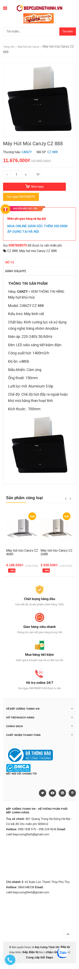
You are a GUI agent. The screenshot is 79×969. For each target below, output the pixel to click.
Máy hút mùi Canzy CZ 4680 (22, 552)
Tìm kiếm (67, 31)
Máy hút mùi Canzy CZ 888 (38, 251)
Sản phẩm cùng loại (24, 497)
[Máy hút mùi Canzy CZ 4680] (22, 528)
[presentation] (65, 498)
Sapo (49, 957)
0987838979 (18, 245)
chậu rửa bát (54, 952)
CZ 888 (12, 251)
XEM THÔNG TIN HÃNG (47, 292)
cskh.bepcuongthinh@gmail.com (27, 834)
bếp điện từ (30, 952)
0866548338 (26, 887)
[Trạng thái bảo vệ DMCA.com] (18, 768)
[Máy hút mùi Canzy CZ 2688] (57, 528)
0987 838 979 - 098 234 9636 (37, 829)
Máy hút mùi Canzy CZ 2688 (57, 552)
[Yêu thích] (38, 174)
